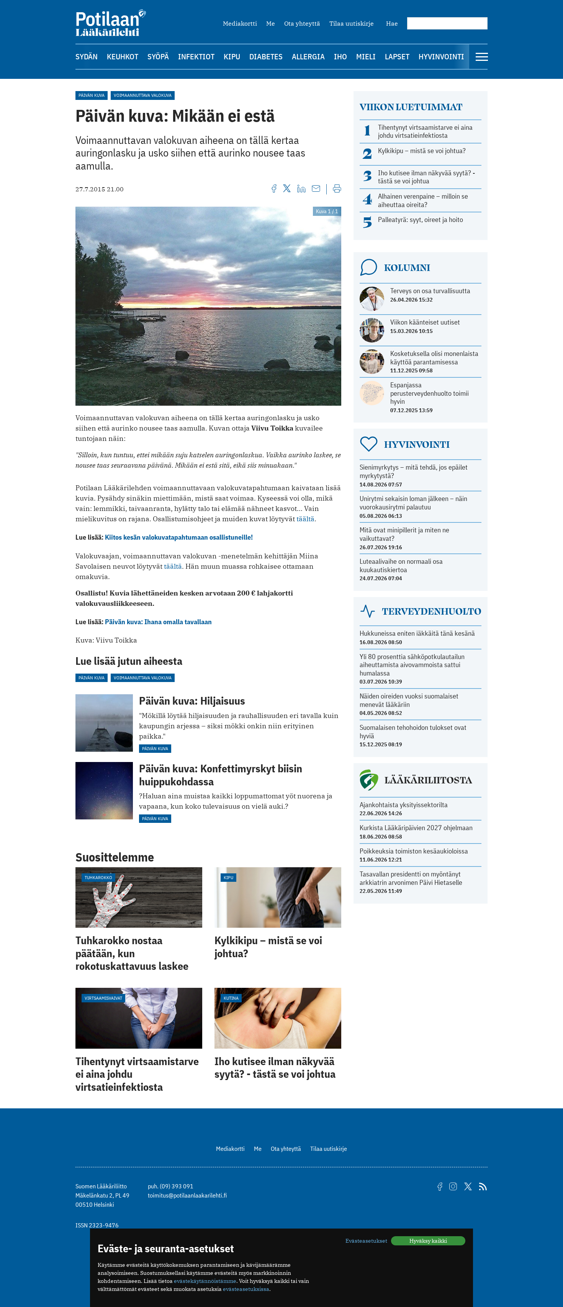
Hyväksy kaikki (428, 1240)
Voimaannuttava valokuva (143, 95)
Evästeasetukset (366, 1240)
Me (270, 23)
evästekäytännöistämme (205, 1281)
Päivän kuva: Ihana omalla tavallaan (158, 621)
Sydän (86, 56)
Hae (392, 23)
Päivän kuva (92, 95)
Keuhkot (122, 56)
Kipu (232, 56)
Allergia (308, 56)
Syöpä (158, 56)
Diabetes (266, 56)
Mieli (366, 56)
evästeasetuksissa (246, 1289)
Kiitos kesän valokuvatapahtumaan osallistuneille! (179, 537)
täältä (305, 518)
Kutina (231, 998)
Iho (340, 56)
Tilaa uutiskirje (351, 23)
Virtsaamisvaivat (103, 998)
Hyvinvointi (441, 56)
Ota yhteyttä (302, 23)
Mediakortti (240, 23)
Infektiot (196, 56)
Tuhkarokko (98, 877)
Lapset (397, 56)
